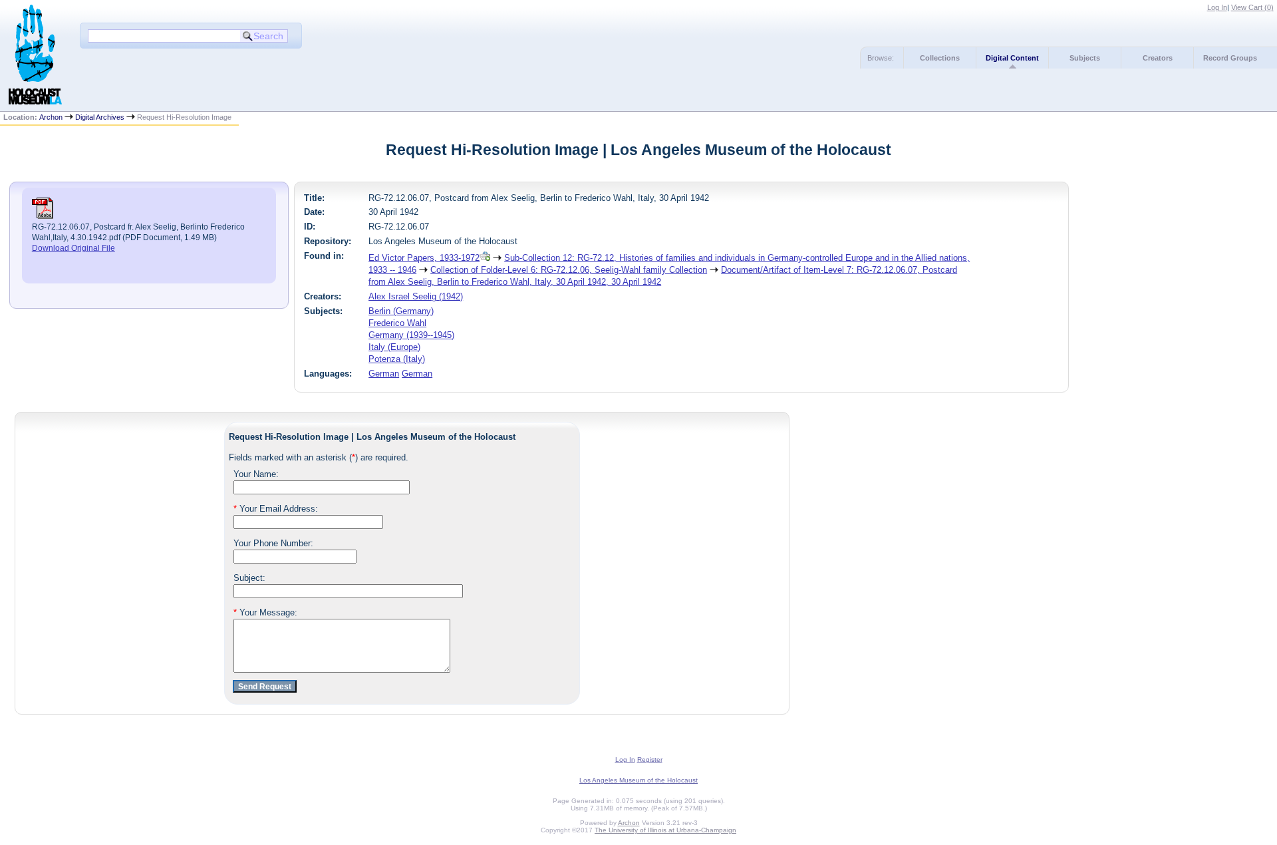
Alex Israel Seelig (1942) (415, 296)
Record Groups (1230, 58)
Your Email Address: (275, 509)
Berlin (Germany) (401, 311)
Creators (1158, 58)
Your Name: (256, 474)
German (383, 374)
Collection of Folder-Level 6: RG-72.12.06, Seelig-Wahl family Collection (568, 270)
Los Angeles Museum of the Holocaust (638, 780)
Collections (940, 58)
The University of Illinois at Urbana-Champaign (665, 830)
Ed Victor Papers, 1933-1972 (424, 258)
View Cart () (1252, 7)
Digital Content (1012, 58)
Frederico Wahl (397, 323)
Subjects (1084, 58)
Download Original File (73, 248)
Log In (1217, 7)
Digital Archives (99, 117)
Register (649, 759)
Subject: (249, 578)
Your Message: (265, 612)
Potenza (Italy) (396, 359)
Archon (51, 117)
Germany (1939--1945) (411, 335)
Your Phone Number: (273, 543)
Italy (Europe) (394, 347)
